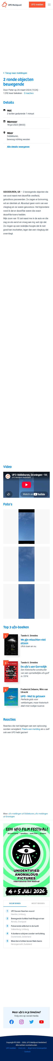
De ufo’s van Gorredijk (34, 666)
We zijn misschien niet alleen (33, 641)
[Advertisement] (26, 41)
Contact (27, 1052)
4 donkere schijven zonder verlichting (28, 934)
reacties (29, 93)
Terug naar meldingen (16, 73)
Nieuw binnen (15, 903)
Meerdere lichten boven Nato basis (26, 941)
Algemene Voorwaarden (37, 1048)
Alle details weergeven (18, 147)
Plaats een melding (31, 729)
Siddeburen (12, 136)
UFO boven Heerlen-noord (22, 911)
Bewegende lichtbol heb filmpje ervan (27, 919)
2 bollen (11, 113)
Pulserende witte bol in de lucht (25, 926)
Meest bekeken (38, 903)
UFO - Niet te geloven (33, 696)
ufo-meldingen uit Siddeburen (21, 814)
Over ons (21, 1048)
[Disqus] (26, 772)
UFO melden (11, 1048)
